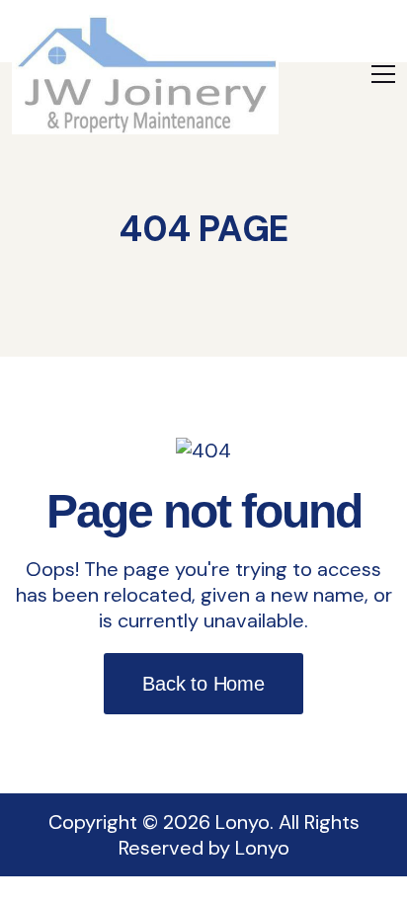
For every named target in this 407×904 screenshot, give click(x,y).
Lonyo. (244, 822)
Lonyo (262, 848)
